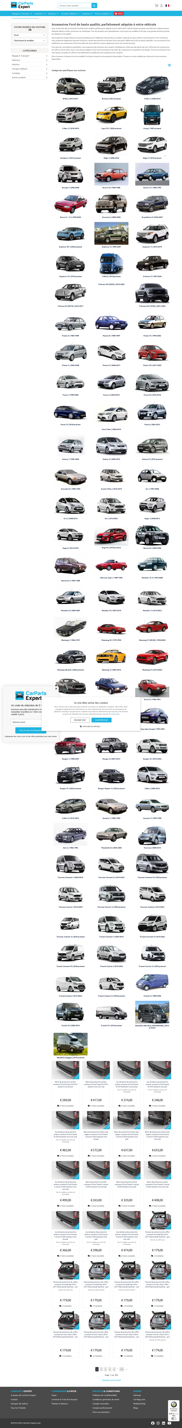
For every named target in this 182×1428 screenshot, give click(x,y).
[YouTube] (169, 1423)
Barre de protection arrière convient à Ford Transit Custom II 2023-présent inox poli (127, 1184)
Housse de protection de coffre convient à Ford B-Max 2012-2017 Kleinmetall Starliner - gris (157, 1234)
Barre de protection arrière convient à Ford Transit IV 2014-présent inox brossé (65, 1084)
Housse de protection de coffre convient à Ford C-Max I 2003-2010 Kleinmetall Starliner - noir (65, 1334)
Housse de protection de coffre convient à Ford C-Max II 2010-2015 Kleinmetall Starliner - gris (96, 1334)
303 (121, 1369)
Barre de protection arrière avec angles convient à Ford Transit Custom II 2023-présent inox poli (126, 1135)
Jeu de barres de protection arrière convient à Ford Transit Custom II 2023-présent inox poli (96, 1235)
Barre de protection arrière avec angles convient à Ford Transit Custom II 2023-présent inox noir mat (157, 1135)
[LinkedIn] (164, 1423)
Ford (37, 18)
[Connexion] (161, 5)
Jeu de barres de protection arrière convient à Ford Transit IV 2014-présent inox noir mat (65, 1134)
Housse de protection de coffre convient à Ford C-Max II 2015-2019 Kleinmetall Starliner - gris (157, 1334)
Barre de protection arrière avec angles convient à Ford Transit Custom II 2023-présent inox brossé (96, 1135)
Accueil (14, 18)
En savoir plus (114, 714)
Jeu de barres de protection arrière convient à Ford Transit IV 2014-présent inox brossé (126, 1084)
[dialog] (91, 714)
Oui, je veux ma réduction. (30, 730)
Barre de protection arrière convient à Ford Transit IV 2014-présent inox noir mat (96, 1084)
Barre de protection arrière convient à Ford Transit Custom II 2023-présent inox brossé (96, 1184)
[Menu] (178, 1401)
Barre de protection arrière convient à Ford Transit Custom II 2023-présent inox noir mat (157, 1184)
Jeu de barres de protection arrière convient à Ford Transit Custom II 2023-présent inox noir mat (65, 1185)
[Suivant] (126, 1369)
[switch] (173, 1418)
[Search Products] (94, 5)
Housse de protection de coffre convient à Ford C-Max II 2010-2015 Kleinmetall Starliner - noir (126, 1334)
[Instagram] (158, 1423)
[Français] (168, 5)
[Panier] (156, 5)
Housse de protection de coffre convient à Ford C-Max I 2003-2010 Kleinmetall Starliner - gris (157, 1284)
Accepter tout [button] (101, 720)
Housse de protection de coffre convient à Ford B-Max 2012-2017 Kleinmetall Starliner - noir (65, 1284)
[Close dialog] (56, 689)
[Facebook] (153, 1423)
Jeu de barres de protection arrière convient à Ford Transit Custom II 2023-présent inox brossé (65, 1235)
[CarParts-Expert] (22, 5)
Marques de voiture (26, 18)
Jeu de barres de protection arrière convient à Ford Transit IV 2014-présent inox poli (157, 1084)
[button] (91, 726)
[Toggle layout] (169, 65)
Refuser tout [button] (80, 720)
